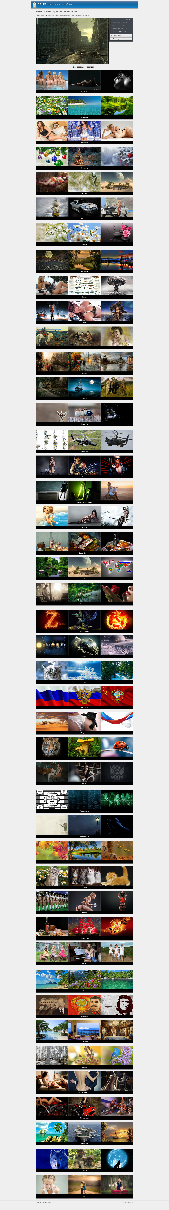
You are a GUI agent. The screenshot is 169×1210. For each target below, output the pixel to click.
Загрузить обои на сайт (43, 1202)
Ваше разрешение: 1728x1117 (121, 20)
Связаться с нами (127, 1202)
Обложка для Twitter (118, 26)
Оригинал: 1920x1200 (119, 32)
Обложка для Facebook (119, 23)
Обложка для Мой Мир (119, 28)
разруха (67, 15)
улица (87, 15)
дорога (73, 15)
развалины (80, 15)
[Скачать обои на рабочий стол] (72, 63)
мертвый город (53, 15)
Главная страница (44, 7)
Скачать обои (117, 35)
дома (62, 15)
